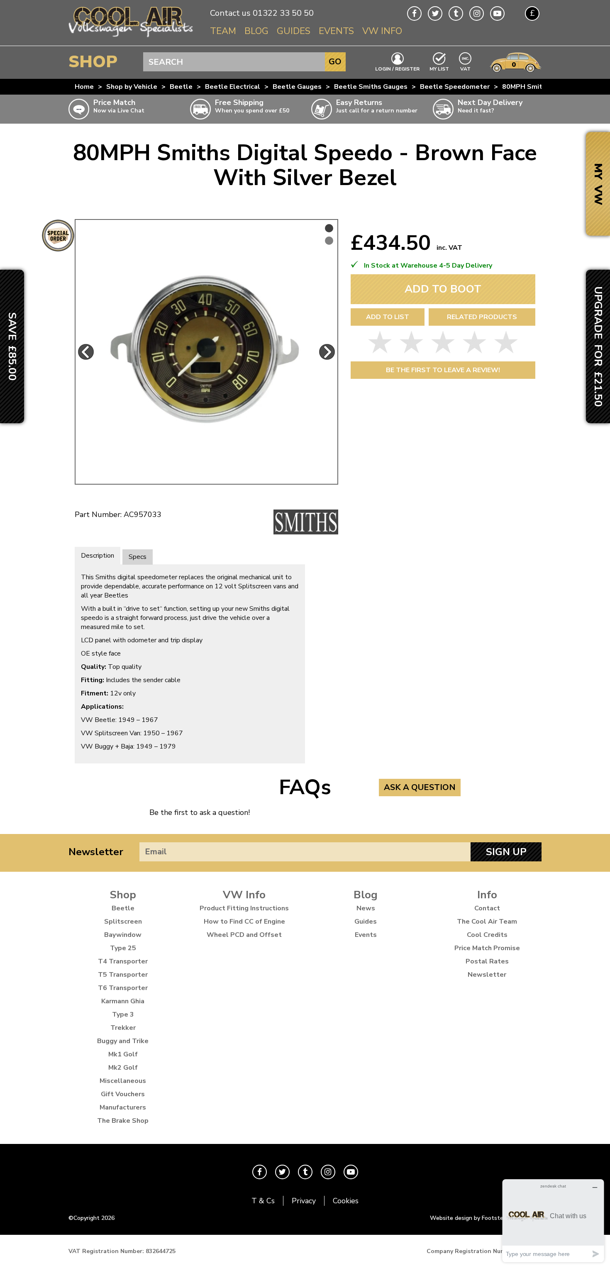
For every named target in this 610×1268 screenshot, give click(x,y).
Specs (137, 556)
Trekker (123, 1027)
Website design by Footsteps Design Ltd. (486, 1218)
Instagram (476, 13)
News (365, 908)
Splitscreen (123, 921)
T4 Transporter (123, 961)
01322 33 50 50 (283, 13)
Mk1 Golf (123, 1054)
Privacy (304, 1201)
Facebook (414, 13)
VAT (465, 68)
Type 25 (123, 948)
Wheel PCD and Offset (244, 934)
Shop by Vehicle (131, 86)
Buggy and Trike (123, 1041)
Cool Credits (487, 934)
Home (84, 86)
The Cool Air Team (487, 921)
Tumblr (456, 13)
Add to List (387, 317)
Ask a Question (420, 787)
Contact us (230, 13)
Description (97, 555)
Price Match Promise (487, 948)
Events (336, 31)
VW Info (382, 31)
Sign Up (506, 851)
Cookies (346, 1201)
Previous (86, 352)
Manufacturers (123, 1107)
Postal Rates (487, 961)
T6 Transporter (123, 987)
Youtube (497, 13)
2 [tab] (329, 241)
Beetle (181, 86)
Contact (487, 908)
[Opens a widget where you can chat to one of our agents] (553, 1220)
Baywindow (123, 934)
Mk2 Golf (123, 1067)
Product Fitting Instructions (244, 908)
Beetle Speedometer (455, 86)
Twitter (435, 13)
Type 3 (123, 1014)
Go (335, 61)
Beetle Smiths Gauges (370, 86)
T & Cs (263, 1201)
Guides (293, 31)
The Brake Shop (123, 1120)
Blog (256, 31)
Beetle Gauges (297, 86)
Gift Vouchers (123, 1094)
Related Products (482, 317)
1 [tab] (329, 228)
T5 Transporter (123, 974)
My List (439, 68)
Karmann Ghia (122, 1001)
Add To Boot (443, 289)
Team (223, 31)
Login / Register (397, 68)
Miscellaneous (123, 1080)
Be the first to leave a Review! (443, 370)
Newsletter (95, 851)
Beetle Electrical (232, 86)
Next (327, 352)
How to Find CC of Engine (244, 921)
